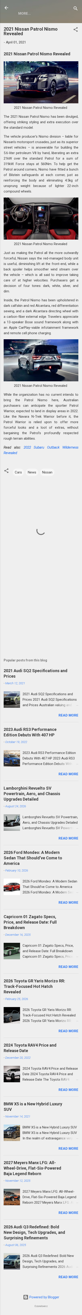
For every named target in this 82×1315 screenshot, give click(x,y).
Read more (68, 715)
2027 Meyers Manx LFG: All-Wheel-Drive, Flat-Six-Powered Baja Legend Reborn (32, 1168)
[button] (75, 30)
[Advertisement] (41, 613)
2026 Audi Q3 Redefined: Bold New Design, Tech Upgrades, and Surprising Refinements (34, 1232)
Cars (18, 472)
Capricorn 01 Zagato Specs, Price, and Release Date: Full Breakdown (30, 922)
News (32, 472)
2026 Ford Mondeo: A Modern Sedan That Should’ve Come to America (33, 858)
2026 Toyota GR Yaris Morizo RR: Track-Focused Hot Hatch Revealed (34, 986)
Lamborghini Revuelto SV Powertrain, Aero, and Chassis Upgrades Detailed (32, 794)
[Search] (75, 9)
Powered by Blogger (43, 1297)
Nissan (47, 472)
